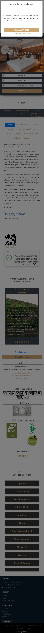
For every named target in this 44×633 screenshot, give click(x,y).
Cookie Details (18, 33)
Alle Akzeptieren (21, 30)
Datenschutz (26, 33)
